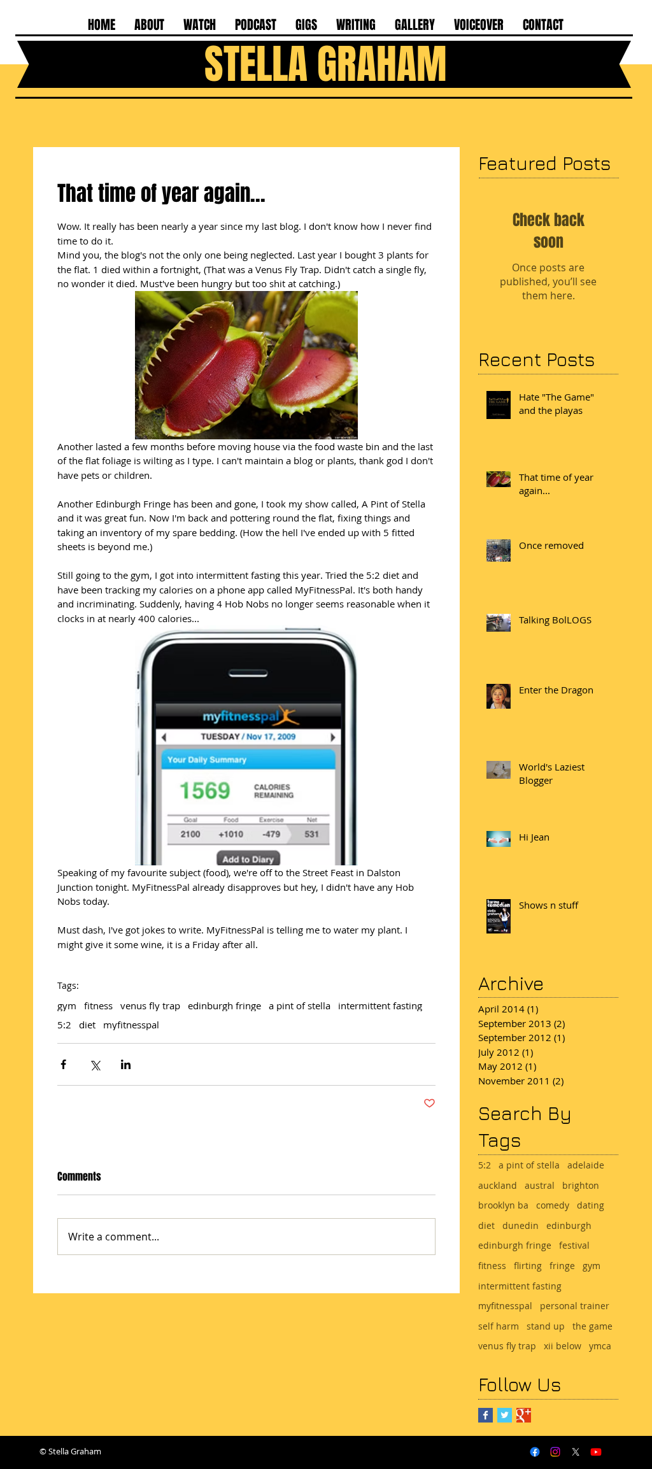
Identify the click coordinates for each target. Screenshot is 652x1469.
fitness (98, 1005)
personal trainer (574, 1306)
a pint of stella (299, 1005)
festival (574, 1245)
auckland (497, 1185)
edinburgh (569, 1225)
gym (66, 1005)
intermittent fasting (380, 1005)
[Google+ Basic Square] (523, 1415)
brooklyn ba (503, 1205)
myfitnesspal (131, 1024)
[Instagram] (555, 1451)
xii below (562, 1346)
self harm (498, 1326)
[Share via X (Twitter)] (95, 1064)
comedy (552, 1205)
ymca (600, 1346)
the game (592, 1326)
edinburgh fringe (224, 1005)
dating (590, 1205)
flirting (528, 1266)
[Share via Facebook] (63, 1064)
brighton (580, 1185)
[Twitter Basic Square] (504, 1415)
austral (540, 1185)
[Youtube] (596, 1451)
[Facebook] (534, 1451)
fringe (562, 1266)
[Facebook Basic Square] (485, 1415)
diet (87, 1024)
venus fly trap (150, 1005)
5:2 (64, 1024)
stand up (546, 1326)
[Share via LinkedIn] (126, 1064)
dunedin (520, 1225)
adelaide (585, 1165)
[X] (575, 1451)
